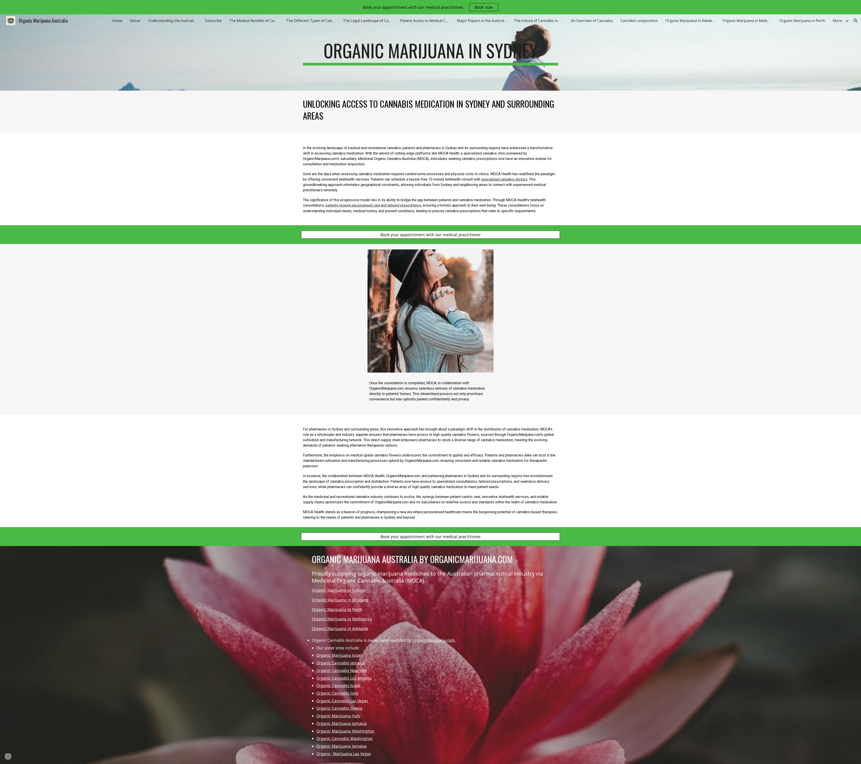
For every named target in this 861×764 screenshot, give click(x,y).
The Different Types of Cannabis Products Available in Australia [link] (312, 20)
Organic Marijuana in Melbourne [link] (748, 20)
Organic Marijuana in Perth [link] (802, 20)
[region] (430, 7)
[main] (430, 52)
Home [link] (117, 20)
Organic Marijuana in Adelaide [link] (690, 20)
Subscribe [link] (213, 20)
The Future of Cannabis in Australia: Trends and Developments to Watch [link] (539, 20)
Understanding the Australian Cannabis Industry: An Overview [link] (174, 20)
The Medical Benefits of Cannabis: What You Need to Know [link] (255, 20)
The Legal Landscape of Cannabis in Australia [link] (369, 20)
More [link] (837, 20)
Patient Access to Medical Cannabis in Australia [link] (426, 20)
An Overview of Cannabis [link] (592, 20)
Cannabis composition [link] (639, 20)
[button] (855, 20)
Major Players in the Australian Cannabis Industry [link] (483, 20)
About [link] (135, 20)
